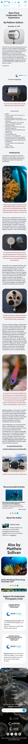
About (14, 676)
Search (19, 6)
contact (14, 680)
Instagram (13, 535)
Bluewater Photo (10, 60)
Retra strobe (5, 53)
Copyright (14, 694)
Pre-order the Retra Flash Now (14, 446)
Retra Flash (18, 79)
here (12, 116)
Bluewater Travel (8, 653)
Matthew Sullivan (15, 22)
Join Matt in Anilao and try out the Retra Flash (14, 449)
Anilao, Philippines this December (12, 439)
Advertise (14, 691)
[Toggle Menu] (25, 1)
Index (14, 687)
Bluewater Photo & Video (13, 620)
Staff (14, 683)
